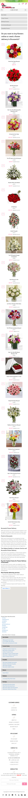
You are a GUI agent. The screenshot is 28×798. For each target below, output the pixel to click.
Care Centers (5, 637)
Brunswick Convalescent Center (10, 643)
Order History (14, 741)
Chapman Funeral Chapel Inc (9, 648)
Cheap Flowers (4, 18)
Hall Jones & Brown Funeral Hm (10, 655)
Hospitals (5, 659)
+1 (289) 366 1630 (14, 760)
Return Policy (14, 726)
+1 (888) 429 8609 (14, 10)
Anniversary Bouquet (6, 25)
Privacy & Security (14, 722)
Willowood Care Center (8, 640)
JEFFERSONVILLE (6, 624)
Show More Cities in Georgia (8, 634)
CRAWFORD (4, 627)
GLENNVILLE (5, 630)
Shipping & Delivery (14, 724)
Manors (4, 670)
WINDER (4, 625)
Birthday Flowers (5, 21)
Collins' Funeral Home (8, 652)
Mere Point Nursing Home (9, 686)
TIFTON (4, 618)
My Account (14, 739)
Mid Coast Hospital (7, 665)
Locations (14, 708)
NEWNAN (4, 632)
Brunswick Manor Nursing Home (10, 687)
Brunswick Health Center (8, 667)
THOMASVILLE (5, 619)
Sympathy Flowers (5, 28)
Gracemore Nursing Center (9, 684)
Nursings (5, 681)
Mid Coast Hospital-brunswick (10, 662)
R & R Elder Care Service (8, 641)
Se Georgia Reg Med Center (9, 678)
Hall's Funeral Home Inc (8, 656)
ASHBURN (4, 621)
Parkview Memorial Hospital (9, 664)
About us (14, 720)
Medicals (5, 676)
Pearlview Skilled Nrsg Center (9, 689)
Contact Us (14, 710)
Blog (14, 729)
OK (24, 783)
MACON (4, 622)
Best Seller (3, 15)
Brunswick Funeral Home (8, 650)
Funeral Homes (6, 646)
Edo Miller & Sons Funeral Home (10, 653)
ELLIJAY (4, 628)
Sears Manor (5, 672)
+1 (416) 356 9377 (14, 764)
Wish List (14, 743)
